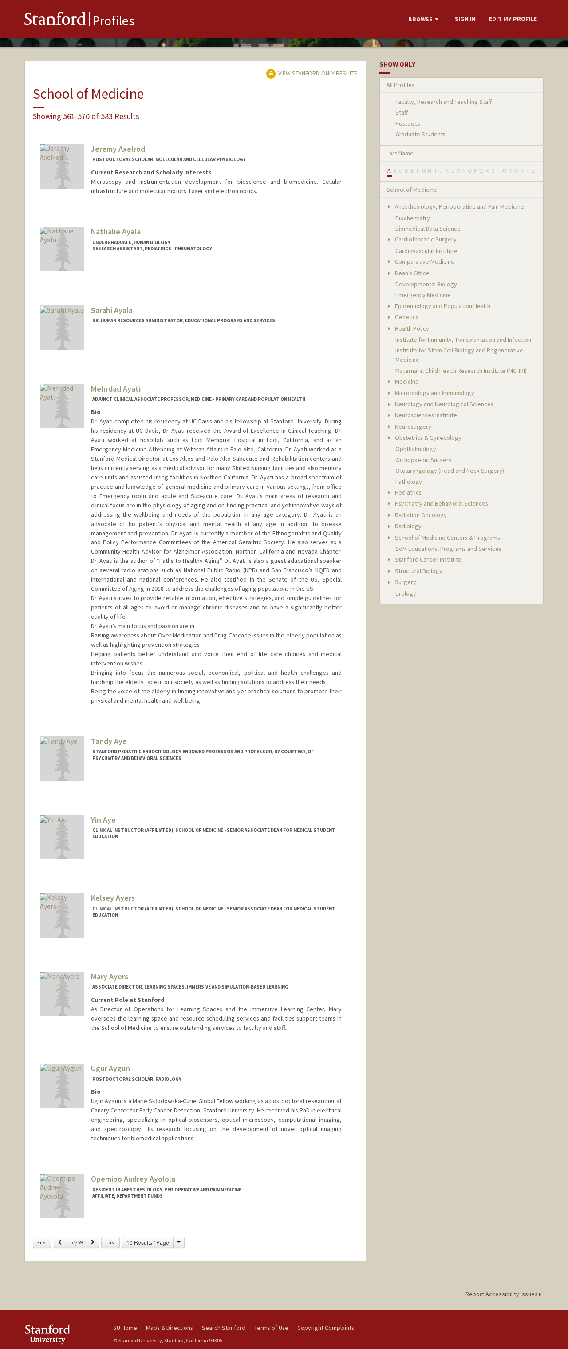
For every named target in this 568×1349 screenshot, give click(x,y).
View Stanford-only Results (317, 73)
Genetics (406, 317)
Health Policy (411, 328)
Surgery (405, 582)
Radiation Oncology (420, 515)
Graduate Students (420, 134)
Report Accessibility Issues (502, 1294)
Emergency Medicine (423, 295)
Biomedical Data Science (428, 229)
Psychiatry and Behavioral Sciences (441, 503)
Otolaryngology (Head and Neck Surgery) (449, 471)
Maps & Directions (169, 1328)
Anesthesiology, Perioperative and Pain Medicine (459, 206)
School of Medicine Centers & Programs (447, 538)
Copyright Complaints (325, 1328)
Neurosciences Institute (425, 415)
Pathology (408, 482)
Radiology (408, 526)
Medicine (406, 381)
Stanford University (62, 1334)
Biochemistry (412, 218)
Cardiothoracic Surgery (425, 239)
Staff (401, 112)
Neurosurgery (412, 427)
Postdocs (407, 123)
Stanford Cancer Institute (428, 559)
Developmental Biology (426, 284)
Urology (405, 593)
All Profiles (400, 85)
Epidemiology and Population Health (442, 306)
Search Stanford (223, 1328)
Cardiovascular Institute (426, 251)
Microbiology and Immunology (434, 393)
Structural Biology (418, 571)
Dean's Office (412, 273)
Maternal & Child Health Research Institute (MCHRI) (461, 371)
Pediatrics (408, 492)
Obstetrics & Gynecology (428, 438)
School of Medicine (412, 190)
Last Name (400, 153)
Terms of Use (271, 1328)
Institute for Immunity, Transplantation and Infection (463, 340)
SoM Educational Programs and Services (448, 549)
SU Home (125, 1328)
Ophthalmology (415, 449)
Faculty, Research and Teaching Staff (443, 102)
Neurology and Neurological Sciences (443, 404)
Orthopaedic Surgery (423, 460)
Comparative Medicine (424, 261)
